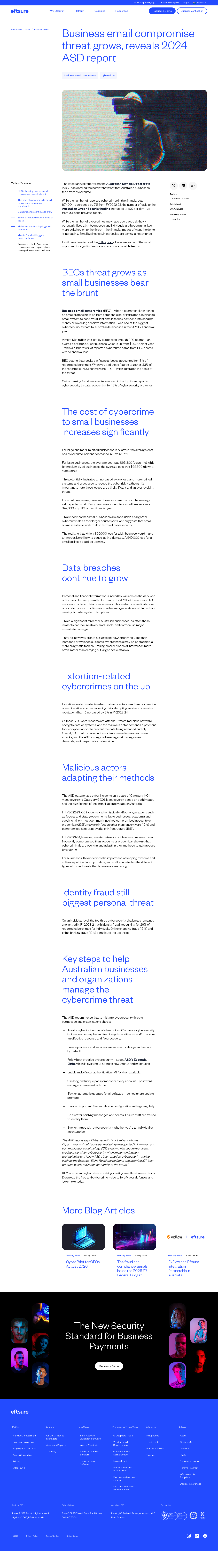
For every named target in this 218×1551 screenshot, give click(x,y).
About (183, 1435)
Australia (201, 3)
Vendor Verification (90, 1445)
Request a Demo (162, 11)
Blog (28, 29)
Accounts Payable (56, 1445)
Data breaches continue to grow (35, 211)
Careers (184, 1448)
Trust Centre (153, 1442)
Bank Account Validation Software (90, 1437)
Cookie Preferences (190, 1483)
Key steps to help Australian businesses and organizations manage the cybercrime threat (34, 247)
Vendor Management (24, 1435)
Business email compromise (82, 310)
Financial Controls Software (89, 1453)
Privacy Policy (32, 1536)
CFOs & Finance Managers (55, 1437)
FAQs (183, 1455)
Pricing (16, 1461)
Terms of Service (52, 1536)
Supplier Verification (192, 11)
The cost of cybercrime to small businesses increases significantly (35, 203)
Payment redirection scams (124, 1478)
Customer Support (169, 3)
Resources (16, 29)
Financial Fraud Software (88, 1462)
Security (150, 1455)
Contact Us (186, 1442)
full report (105, 242)
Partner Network (155, 1448)
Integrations (152, 1435)
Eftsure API (19, 1467)
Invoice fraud (120, 1461)
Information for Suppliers (188, 1476)
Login (186, 3)
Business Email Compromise (121, 1453)
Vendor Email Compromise (120, 1443)
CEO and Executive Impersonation (123, 1488)
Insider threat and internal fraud (122, 1469)
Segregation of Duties (24, 1448)
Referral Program (189, 1467)
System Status (72, 1536)
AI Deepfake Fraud (123, 1435)
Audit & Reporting (22, 1455)
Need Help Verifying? (144, 3)
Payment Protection (23, 1442)
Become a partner (189, 1461)
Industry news (41, 29)
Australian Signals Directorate (128, 183)
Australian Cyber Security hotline (86, 208)
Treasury (51, 1451)
